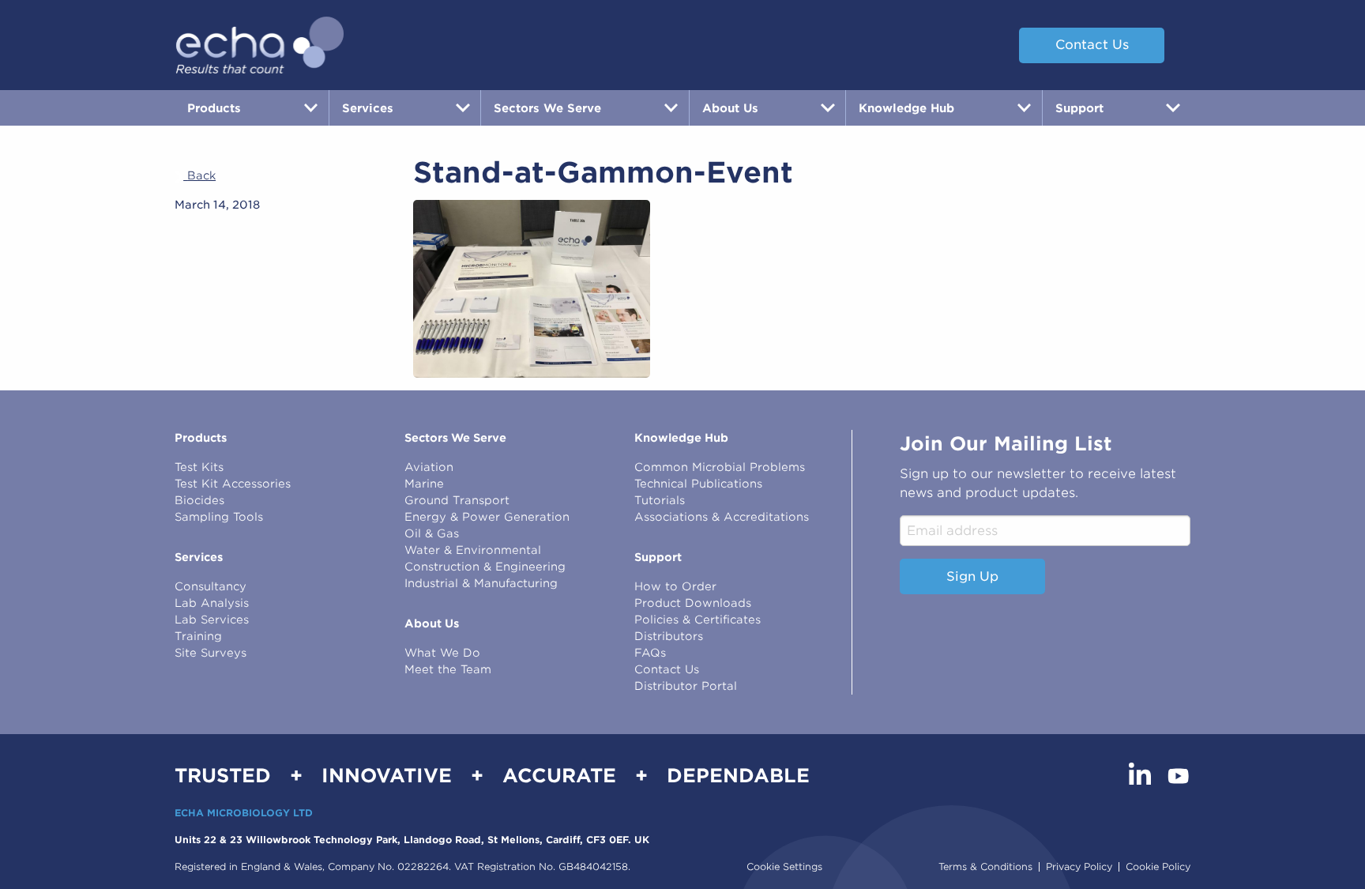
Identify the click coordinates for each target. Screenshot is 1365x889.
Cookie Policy (1158, 867)
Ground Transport (457, 500)
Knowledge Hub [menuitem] (906, 108)
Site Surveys (210, 652)
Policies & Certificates (697, 619)
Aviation (428, 467)
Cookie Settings (784, 866)
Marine (424, 483)
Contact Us (1092, 44)
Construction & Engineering (485, 566)
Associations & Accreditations (721, 516)
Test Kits (199, 467)
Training (198, 636)
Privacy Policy (1079, 867)
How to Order (675, 586)
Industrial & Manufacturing (481, 583)
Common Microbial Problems (719, 467)
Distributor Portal (685, 686)
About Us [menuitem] (730, 108)
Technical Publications (698, 483)
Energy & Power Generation (487, 516)
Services (199, 557)
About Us (431, 623)
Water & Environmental (472, 550)
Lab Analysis (212, 603)
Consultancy (210, 586)
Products (201, 437)
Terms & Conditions (985, 867)
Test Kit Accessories (233, 483)
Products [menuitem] (214, 108)
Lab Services (212, 619)
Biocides (199, 500)
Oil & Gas (431, 533)
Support (658, 557)
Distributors (668, 636)
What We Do (442, 652)
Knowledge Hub (681, 437)
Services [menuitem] (367, 108)
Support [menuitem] (1079, 108)
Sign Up (972, 576)
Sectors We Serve (455, 437)
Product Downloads (692, 603)
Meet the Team (447, 669)
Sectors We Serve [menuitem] (547, 108)
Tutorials (659, 500)
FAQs (650, 652)
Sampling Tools (219, 516)
